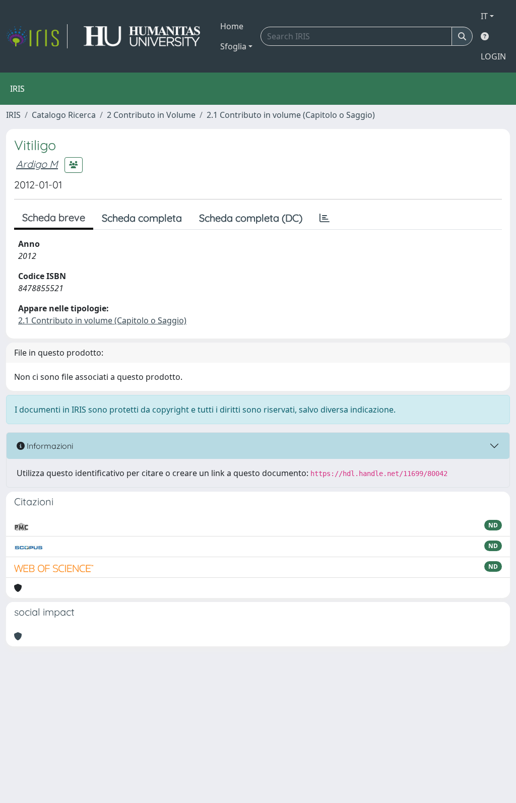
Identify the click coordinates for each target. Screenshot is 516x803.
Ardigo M (37, 164)
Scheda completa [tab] (142, 218)
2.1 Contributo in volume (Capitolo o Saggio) (291, 114)
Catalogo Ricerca (64, 114)
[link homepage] (37, 36)
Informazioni (49, 446)
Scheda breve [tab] (53, 217)
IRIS (13, 114)
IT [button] (484, 16)
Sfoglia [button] (233, 46)
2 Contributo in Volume (151, 114)
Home (231, 26)
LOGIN (493, 56)
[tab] (324, 218)
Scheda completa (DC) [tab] (250, 218)
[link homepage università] (142, 36)
